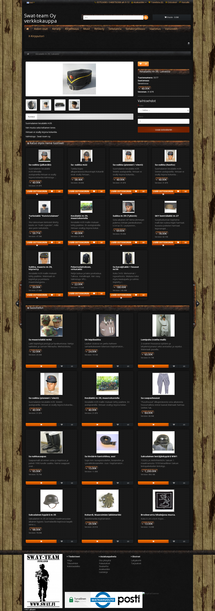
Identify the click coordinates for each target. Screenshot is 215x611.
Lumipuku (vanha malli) (153, 339)
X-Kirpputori (36, 36)
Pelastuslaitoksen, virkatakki (81, 268)
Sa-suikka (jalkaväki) (40, 164)
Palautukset (104, 563)
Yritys (69, 560)
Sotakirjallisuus (135, 29)
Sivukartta (103, 566)
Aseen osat (41, 29)
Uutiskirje (103, 572)
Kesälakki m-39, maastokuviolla (79, 217)
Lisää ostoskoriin (163, 129)
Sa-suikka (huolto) (165, 164)
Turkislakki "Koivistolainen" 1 (44, 217)
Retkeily (99, 29)
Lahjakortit (136, 560)
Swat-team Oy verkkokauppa (40, 18)
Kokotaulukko (73, 566)
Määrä (140, 116)
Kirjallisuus (72, 29)
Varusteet (171, 29)
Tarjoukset (136, 563)
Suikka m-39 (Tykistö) (125, 215)
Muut (86, 29)
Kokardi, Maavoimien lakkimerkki (103, 514)
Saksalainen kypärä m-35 (42, 514)
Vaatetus (155, 29)
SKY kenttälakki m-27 (167, 215)
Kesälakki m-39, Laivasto (47, 54)
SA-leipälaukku (93, 339)
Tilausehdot (72, 563)
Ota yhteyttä (105, 560)
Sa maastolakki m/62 (40, 339)
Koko (141, 105)
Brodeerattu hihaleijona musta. (158, 514)
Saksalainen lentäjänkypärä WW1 (159, 456)
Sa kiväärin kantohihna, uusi (100, 456)
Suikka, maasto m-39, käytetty (40, 268)
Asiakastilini (104, 569)
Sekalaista (115, 29)
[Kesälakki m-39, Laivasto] (79, 79)
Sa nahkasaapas (37, 456)
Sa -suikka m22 (79, 164)
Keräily (56, 29)
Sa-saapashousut (150, 397)
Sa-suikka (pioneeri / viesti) (128, 164)
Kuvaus (31, 116)
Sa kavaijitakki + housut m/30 (126, 268)
